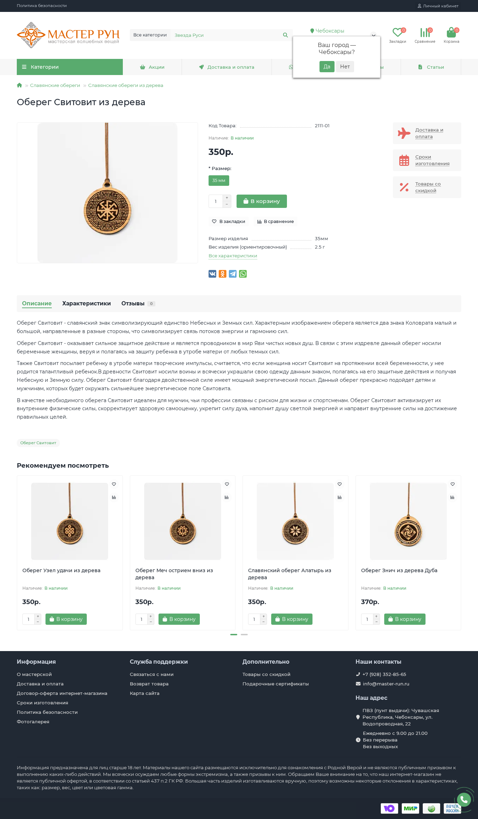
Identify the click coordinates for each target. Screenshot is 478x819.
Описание (37, 303)
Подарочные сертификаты (275, 683)
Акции (156, 67)
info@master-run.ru (386, 683)
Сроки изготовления (42, 702)
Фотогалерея (33, 721)
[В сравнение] (114, 497)
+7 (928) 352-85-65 (384, 674)
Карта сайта (145, 693)
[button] (233, 634)
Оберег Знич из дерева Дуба (399, 570)
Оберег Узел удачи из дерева (61, 570)
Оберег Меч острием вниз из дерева (174, 574)
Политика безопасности (42, 5)
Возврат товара (149, 683)
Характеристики (86, 303)
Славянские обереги (55, 85)
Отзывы (137, 303)
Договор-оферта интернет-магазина (62, 693)
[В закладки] (114, 484)
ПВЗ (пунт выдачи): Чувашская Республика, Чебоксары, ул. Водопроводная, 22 (401, 717)
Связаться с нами (152, 674)
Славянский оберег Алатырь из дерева (289, 574)
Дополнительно (265, 661)
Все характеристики (233, 255)
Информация (36, 661)
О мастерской (34, 674)
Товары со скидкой (266, 674)
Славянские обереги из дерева (125, 85)
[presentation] (17, 552)
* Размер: (220, 168)
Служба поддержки (159, 661)
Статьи (435, 67)
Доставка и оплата (231, 67)
